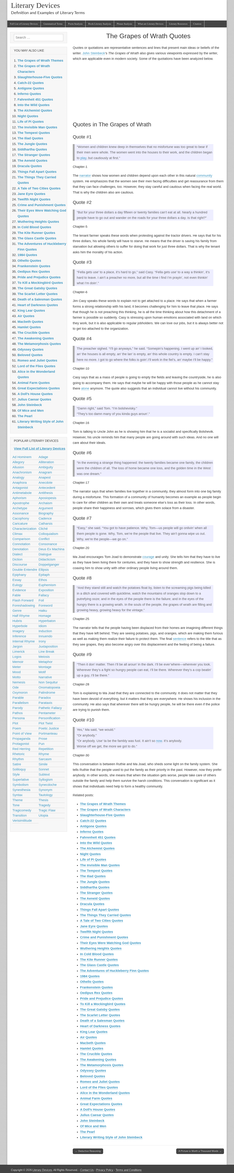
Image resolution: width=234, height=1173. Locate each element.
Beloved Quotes (92, 1076)
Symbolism (20, 785)
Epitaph (44, 575)
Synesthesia (21, 790)
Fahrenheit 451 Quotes (98, 837)
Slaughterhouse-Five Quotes (102, 815)
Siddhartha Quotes (95, 887)
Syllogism (46, 779)
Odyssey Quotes (93, 1070)
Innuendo (45, 636)
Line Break (46, 651)
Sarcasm (45, 759)
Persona (18, 718)
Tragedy (44, 805)
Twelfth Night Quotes (96, 932)
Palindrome (47, 692)
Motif (42, 672)
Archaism (45, 503)
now (159, 741)
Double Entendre (24, 570)
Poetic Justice (49, 728)
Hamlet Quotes (91, 1048)
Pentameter (47, 713)
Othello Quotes (92, 982)
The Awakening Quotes (98, 1059)
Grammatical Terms (53, 23)
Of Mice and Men (93, 1126)
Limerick (18, 651)
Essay (16, 580)
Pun (41, 744)
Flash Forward (22, 600)
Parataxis (45, 703)
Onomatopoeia (49, 687)
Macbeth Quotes (93, 1043)
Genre (17, 610)
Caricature (20, 523)
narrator (85, 175)
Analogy (18, 477)
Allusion (18, 467)
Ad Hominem (21, 457)
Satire (16, 764)
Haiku (43, 610)
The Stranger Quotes (96, 893)
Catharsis (45, 523)
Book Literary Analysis (99, 23)
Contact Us (87, 1170)
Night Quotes (90, 854)
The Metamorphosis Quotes (101, 1065)
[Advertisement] (148, 90)
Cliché (43, 529)
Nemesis (18, 682)
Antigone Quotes (93, 826)
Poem (16, 728)
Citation (197, 23)
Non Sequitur (48, 682)
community (204, 175)
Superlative (20, 779)
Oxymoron (20, 692)
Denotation (20, 549)
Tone (16, 805)
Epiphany (19, 575)
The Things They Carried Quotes (105, 915)
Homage (45, 616)
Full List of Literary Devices (24, 23)
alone (85, 388)
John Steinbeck (93, 53)
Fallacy (44, 595)
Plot (15, 723)
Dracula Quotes (92, 904)
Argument (46, 508)
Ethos (43, 580)
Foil (41, 600)
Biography (46, 513)
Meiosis (44, 657)
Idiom (43, 626)
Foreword (45, 605)
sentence (179, 639)
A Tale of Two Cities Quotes (101, 920)
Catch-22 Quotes (93, 821)
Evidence (19, 590)
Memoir (17, 662)
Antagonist (20, 488)
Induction (45, 631)
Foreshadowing (23, 605)
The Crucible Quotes (96, 1054)
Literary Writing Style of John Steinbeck (111, 1137)
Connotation (21, 544)
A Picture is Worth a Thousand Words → (200, 1151)
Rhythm (18, 759)
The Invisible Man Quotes (100, 865)
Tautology (46, 795)
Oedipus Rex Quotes (96, 993)
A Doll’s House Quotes (97, 1109)
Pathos (17, 713)
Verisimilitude (22, 820)
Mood (16, 672)
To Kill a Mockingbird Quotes (102, 1004)
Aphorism (19, 498)
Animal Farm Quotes (96, 1098)
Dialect (17, 554)
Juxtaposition (48, 646)
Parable (18, 698)
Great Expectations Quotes (101, 1104)
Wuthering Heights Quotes (101, 948)
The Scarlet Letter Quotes (100, 1015)
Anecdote (45, 482)
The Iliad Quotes (93, 876)
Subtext (44, 774)
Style (16, 774)
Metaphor (45, 662)
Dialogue (45, 554)
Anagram (45, 472)
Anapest (45, 477)
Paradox (45, 698)
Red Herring (21, 749)
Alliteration (46, 462)
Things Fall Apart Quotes (99, 909)
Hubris (17, 621)
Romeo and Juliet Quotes (100, 1082)
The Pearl (87, 1132)
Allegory (18, 462)
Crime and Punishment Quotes (104, 937)
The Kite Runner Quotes (99, 959)
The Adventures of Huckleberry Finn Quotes (114, 971)
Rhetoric (18, 754)
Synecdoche (48, 785)
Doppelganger (49, 564)
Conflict (44, 539)
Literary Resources (178, 23)
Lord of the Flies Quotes (99, 1087)
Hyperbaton (47, 621)
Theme (17, 800)
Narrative (45, 677)
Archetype (19, 508)
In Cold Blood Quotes (97, 954)
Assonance (20, 513)
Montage (45, 667)
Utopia (43, 815)
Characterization (24, 529)
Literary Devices (35, 5)
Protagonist (20, 744)
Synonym (45, 790)
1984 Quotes (90, 976)
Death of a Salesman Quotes (102, 1020)
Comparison (21, 539)
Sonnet (44, 769)
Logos (16, 657)
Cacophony (20, 518)
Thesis (43, 800)
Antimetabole (22, 493)
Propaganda (21, 738)
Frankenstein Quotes (96, 987)
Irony (42, 641)
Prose (43, 738)
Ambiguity (46, 467)
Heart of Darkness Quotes (100, 1026)
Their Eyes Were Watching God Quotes (110, 943)
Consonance (48, 544)
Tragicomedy (21, 810)
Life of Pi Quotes (93, 859)
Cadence (45, 518)
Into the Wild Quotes (96, 843)
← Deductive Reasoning (88, 1151)
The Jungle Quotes (95, 882)
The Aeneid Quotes (95, 898)
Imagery (18, 631)
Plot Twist (46, 723)
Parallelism (20, 703)
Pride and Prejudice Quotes (101, 998)
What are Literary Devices (150, 23)
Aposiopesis (47, 498)
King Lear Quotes (93, 1032)
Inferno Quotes (91, 832)
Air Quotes (88, 1037)
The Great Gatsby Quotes (100, 1009)
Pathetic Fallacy (50, 708)
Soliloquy (19, 769)
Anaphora (19, 482)
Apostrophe (20, 503)
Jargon (17, 646)
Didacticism (47, 559)
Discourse (19, 564)
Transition (19, 815)
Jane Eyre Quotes (94, 926)
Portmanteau (48, 733)
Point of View (22, 733)
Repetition (46, 749)
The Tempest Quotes (96, 871)
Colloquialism (48, 534)
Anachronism (22, 472)
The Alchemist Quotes (97, 848)
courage (148, 557)
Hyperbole (19, 626)
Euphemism (47, 585)
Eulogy (17, 585)
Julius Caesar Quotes (97, 1115)
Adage (43, 457)
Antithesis (46, 493)
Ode (15, 687)
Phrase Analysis (124, 23)
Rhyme (44, 754)
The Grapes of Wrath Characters (105, 809)
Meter (16, 667)
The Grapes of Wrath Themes (103, 804)
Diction (17, 559)
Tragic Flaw (47, 810)
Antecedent (47, 488)
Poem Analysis (75, 23)
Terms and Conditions (129, 1170)
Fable (16, 595)
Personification (49, 718)
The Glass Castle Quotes (99, 965)
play (83, 158)
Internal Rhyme (23, 641)
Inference (19, 636)
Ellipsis (44, 570)
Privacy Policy (104, 1170)
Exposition (46, 590)
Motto (16, 677)
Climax (17, 534)
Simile (43, 764)
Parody (17, 708)
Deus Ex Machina (51, 549)
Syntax (17, 795)
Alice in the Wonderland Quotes (105, 1093)
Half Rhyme (21, 616)
